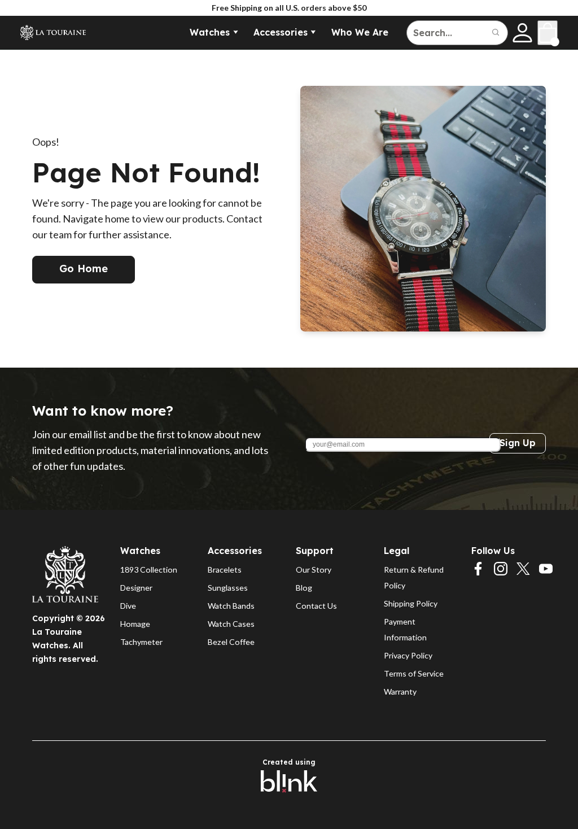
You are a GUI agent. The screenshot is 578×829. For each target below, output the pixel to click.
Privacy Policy (408, 655)
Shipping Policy (410, 603)
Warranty (400, 691)
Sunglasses (228, 587)
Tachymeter (141, 642)
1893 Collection (148, 569)
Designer (136, 587)
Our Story (313, 569)
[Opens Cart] (547, 32)
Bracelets (225, 569)
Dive (128, 605)
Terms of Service (414, 673)
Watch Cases (231, 624)
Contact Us (316, 605)
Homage (135, 624)
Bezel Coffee (231, 642)
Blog (304, 587)
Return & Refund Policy (414, 577)
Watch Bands (231, 605)
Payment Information (405, 629)
